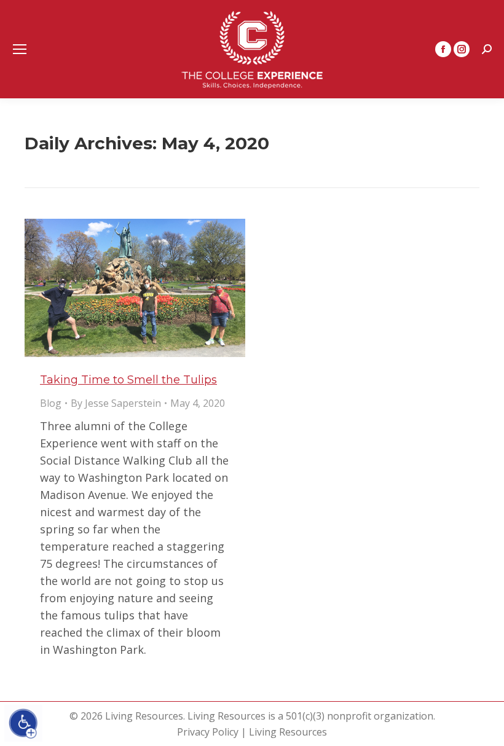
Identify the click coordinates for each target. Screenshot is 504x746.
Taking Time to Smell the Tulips (128, 380)
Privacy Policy (207, 732)
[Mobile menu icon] (19, 49)
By (116, 403)
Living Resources (288, 732)
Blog (50, 403)
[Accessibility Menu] (23, 723)
